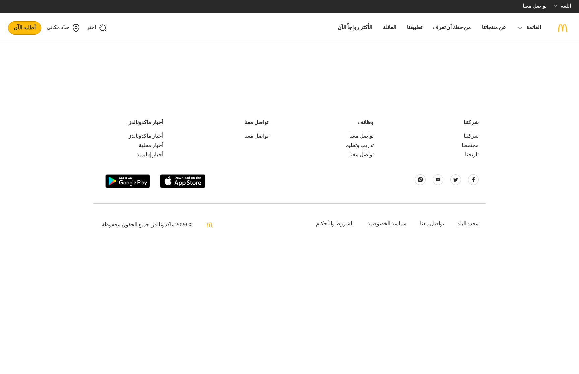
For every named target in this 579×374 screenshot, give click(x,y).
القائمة (533, 28)
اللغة (566, 6)
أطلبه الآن (25, 28)
